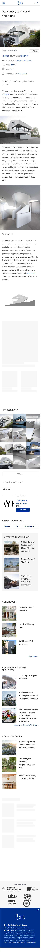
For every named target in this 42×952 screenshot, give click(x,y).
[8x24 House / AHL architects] (9, 647)
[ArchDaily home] (20, 3)
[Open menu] (3, 2)
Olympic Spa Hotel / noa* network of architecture (26, 580)
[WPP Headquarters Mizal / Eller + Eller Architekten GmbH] (9, 747)
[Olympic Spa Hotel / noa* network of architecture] (11, 581)
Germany (24, 56)
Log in (36, 3)
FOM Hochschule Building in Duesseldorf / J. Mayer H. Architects (28, 695)
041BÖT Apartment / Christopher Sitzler (27, 777)
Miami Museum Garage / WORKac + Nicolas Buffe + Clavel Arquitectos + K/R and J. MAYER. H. (28, 715)
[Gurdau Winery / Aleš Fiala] (11, 565)
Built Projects (29, 526)
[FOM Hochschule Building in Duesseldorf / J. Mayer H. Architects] (9, 698)
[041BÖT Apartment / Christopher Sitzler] (9, 781)
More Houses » (33, 656)
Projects (17, 526)
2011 (12, 69)
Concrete (7, 526)
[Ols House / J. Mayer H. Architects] (19, 421)
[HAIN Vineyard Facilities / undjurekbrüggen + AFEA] (9, 764)
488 (12, 65)
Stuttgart (5, 94)
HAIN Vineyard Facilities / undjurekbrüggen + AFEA (27, 763)
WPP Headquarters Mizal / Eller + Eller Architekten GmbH (27, 744)
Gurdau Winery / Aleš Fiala (28, 560)
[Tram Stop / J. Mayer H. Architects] (9, 681)
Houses (5, 56)
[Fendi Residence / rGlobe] (9, 630)
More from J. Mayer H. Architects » (26, 725)
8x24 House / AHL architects (26, 643)
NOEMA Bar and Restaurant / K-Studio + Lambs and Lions (27, 546)
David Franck (22, 73)
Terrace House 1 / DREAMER (26, 609)
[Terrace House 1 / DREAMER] (9, 613)
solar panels (31, 273)
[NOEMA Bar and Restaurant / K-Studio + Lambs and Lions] (11, 548)
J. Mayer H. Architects (23, 60)
